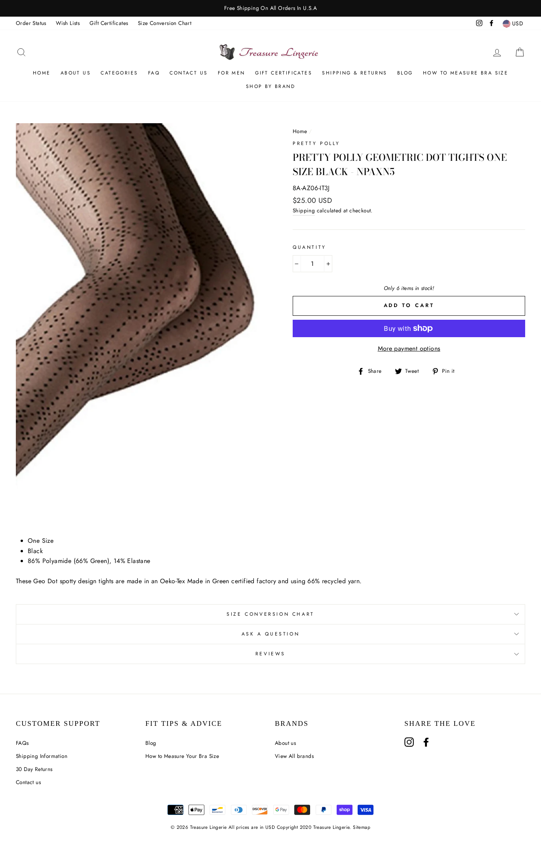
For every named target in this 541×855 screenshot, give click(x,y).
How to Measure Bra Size (465, 72)
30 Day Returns (34, 769)
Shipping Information (41, 756)
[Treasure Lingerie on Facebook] (426, 742)
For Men (231, 72)
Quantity (309, 247)
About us (76, 72)
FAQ (154, 72)
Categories (119, 72)
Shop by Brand (270, 86)
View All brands (294, 756)
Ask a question (270, 633)
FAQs (22, 743)
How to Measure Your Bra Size (182, 756)
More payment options (409, 348)
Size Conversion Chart (164, 23)
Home (42, 72)
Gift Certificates (109, 23)
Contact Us (189, 72)
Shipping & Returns (354, 72)
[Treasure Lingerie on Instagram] (409, 742)
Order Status (31, 23)
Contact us (28, 782)
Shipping (304, 210)
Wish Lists (68, 23)
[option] (270, 8)
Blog (405, 72)
